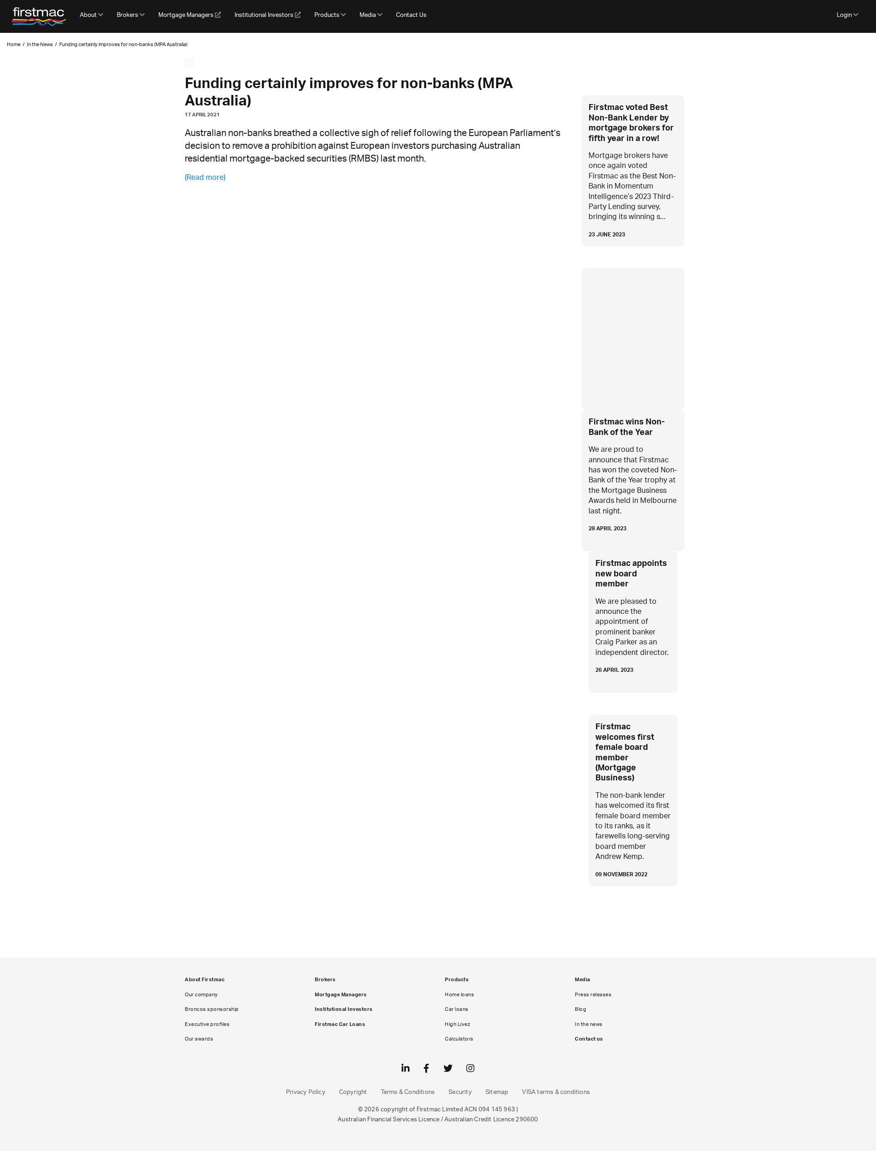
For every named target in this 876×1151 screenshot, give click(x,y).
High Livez (457, 1024)
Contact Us (411, 15)
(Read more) (205, 177)
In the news (589, 1024)
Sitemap (496, 1092)
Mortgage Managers (186, 15)
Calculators (459, 1038)
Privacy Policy (305, 1092)
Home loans (459, 994)
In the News (40, 44)
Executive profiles (207, 1024)
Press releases (593, 994)
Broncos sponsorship (212, 1009)
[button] (91, 16)
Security (460, 1092)
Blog (580, 1009)
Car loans (457, 1009)
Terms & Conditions (408, 1092)
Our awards (199, 1038)
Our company (201, 994)
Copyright (353, 1092)
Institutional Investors (265, 15)
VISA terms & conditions (556, 1092)
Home (14, 44)
